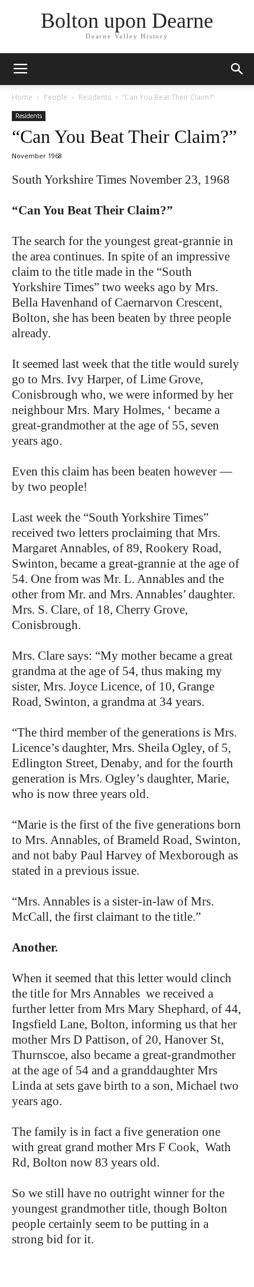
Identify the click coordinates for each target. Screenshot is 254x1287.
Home (22, 97)
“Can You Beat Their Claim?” (124, 136)
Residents (95, 97)
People (55, 97)
